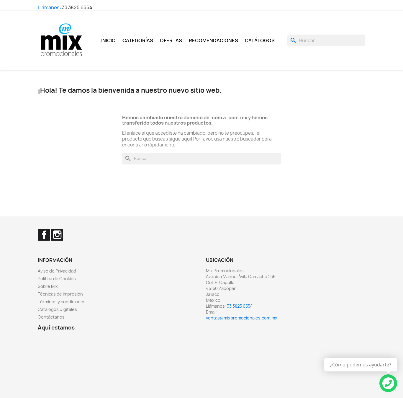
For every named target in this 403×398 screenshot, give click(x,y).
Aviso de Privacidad (57, 271)
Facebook (44, 235)
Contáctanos (51, 317)
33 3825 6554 (77, 7)
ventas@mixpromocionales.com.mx (241, 318)
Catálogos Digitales (57, 309)
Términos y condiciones (62, 301)
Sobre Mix (48, 286)
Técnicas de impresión (60, 294)
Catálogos (260, 40)
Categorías (137, 40)
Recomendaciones (213, 40)
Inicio (108, 40)
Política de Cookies (57, 278)
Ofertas (171, 40)
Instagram (57, 235)
